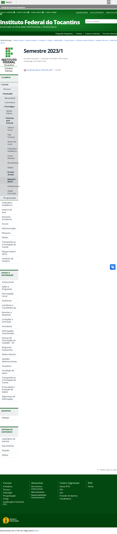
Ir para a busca (37, 12)
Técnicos (6, 489)
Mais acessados (37, 492)
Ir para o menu (23, 12)
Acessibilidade (82, 12)
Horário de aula (102, 40)
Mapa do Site (111, 12)
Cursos (50, 40)
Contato (79, 33)
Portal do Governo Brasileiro (13, 7)
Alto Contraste (97, 12)
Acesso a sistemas (92, 33)
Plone (36, 530)
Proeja (5, 499)
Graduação (58, 40)
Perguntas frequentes (64, 33)
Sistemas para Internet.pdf (39, 70)
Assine (90, 486)
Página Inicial (18, 40)
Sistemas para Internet (85, 40)
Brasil (9, 2)
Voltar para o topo (108, 469)
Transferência (65, 499)
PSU (61, 489)
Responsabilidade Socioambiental (38, 496)
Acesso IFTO (65, 486)
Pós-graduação (9, 496)
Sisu (61, 492)
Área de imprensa (110, 33)
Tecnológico (69, 40)
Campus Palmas (31, 40)
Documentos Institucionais (37, 487)
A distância (7, 486)
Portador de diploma (68, 496)
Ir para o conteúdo (7, 12)
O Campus (42, 40)
